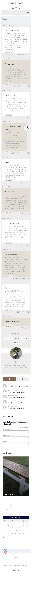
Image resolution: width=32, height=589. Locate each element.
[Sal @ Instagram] (5, 552)
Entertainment (22, 153)
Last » (16, 342)
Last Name (6, 441)
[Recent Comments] (9, 379)
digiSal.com (16, 3)
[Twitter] (19, 8)
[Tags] (23, 379)
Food (24, 54)
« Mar (4, 538)
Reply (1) (8, 508)
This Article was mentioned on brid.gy (20, 392)
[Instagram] (16, 8)
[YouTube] (12, 8)
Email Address (7, 429)
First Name (6, 435)
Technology (22, 86)
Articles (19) (9, 506)
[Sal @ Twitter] (5, 550)
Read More (9, 53)
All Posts (8, 510)
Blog (20, 54)
